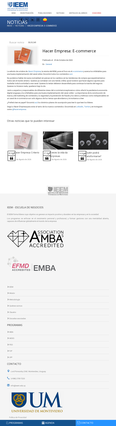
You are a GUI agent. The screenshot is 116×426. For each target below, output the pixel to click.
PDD (11, 345)
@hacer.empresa (19, 109)
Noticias (60, 13)
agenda (49, 422)
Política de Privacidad (17, 417)
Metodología (14, 300)
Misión (12, 293)
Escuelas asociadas (17, 318)
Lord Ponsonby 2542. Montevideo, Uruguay (28, 371)
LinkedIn (79, 107)
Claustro (12, 312)
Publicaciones (45, 13)
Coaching (96, 13)
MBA (11, 332)
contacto (87, 422)
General (49, 64)
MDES (11, 338)
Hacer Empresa (34, 71)
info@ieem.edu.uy (17, 386)
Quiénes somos (15, 306)
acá (70, 74)
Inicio (9, 26)
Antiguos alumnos (78, 13)
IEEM (14, 13)
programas (16, 422)
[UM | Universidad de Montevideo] (36, 402)
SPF (10, 357)
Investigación (26, 13)
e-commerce (77, 71)
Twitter (87, 107)
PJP (10, 351)
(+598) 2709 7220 (17, 378)
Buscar (32, 42)
